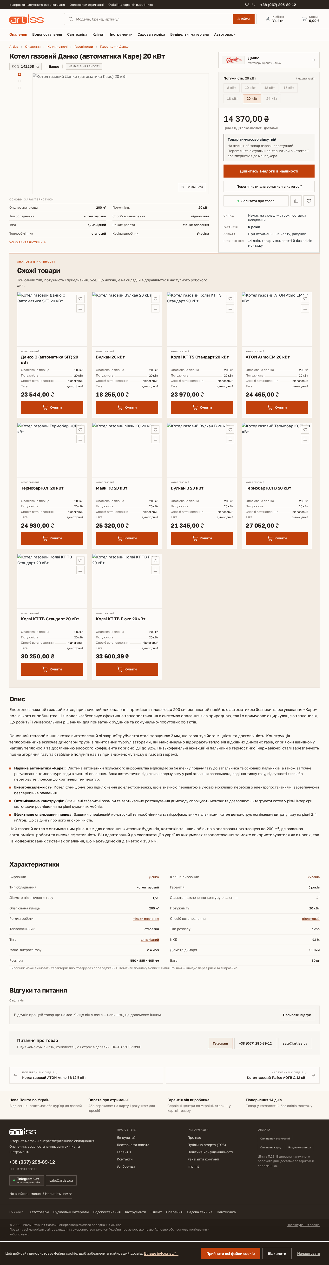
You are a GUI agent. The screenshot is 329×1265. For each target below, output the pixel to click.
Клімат (156, 1212)
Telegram (220, 1043)
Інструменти (135, 1212)
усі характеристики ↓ (27, 242)
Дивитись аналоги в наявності (269, 171)
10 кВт (252, 88)
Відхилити (277, 1253)
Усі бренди (126, 1166)
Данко (154, 877)
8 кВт (233, 88)
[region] (109, 133)
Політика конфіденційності (210, 1152)
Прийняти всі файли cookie (230, 1253)
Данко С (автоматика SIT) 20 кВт (49, 359)
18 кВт (234, 99)
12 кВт (271, 88)
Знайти (243, 19)
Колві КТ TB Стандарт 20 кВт (50, 618)
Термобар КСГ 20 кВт (42, 487)
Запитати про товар (258, 201)
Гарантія (124, 1152)
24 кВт (273, 99)
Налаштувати (308, 1253)
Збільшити (195, 187)
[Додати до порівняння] (296, 200)
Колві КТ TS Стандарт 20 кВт (200, 356)
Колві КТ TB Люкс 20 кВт (120, 618)
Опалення (174, 1212)
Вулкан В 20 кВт (187, 487)
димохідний (150, 939)
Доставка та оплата (133, 1145)
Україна (314, 877)
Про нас (194, 1137)
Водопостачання (107, 1212)
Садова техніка (199, 1212)
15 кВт (291, 88)
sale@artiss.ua (295, 1043)
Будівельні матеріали (71, 1212)
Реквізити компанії (203, 1159)
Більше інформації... (161, 1253)
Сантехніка (226, 1212)
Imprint (193, 1166)
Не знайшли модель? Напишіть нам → (40, 1194)
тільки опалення (146, 919)
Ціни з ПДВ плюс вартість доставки (251, 128)
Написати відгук (297, 1015)
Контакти (125, 1159)
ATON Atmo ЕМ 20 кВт (268, 356)
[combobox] (153, 19)
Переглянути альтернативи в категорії (269, 186)
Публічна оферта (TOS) (206, 1145)
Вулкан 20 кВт (110, 356)
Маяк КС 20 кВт (111, 487)
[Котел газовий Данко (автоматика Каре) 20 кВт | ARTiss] (121, 133)
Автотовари (39, 1212)
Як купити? (126, 1137)
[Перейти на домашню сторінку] (32, 19)
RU (253, 4)
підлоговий (311, 919)
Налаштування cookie (303, 1225)
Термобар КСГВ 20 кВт (268, 487)
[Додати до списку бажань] (309, 200)
